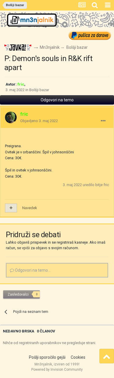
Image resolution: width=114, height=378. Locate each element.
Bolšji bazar (39, 90)
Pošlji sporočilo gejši (47, 357)
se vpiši (23, 248)
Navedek (29, 208)
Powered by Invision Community (57, 369)
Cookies (78, 357)
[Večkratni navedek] (11, 208)
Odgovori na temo (57, 100)
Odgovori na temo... (32, 270)
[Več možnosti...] (103, 120)
